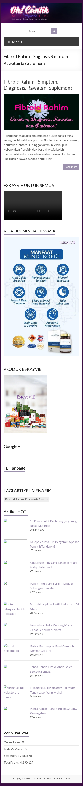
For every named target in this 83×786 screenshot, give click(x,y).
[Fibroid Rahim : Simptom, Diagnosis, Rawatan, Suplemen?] (41, 96)
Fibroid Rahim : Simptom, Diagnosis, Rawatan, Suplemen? (38, 85)
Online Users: (13, 742)
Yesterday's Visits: (16, 755)
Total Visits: (12, 762)
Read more (70, 166)
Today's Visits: (14, 749)
